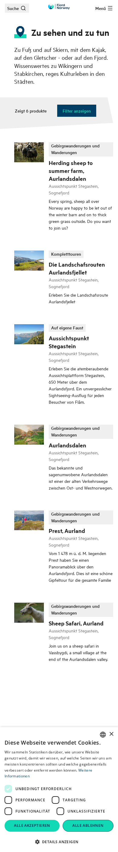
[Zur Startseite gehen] (59, 7)
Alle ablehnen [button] (87, 825)
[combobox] (103, 735)
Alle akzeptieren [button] (32, 825)
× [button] (111, 734)
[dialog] (59, 789)
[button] (59, 841)
